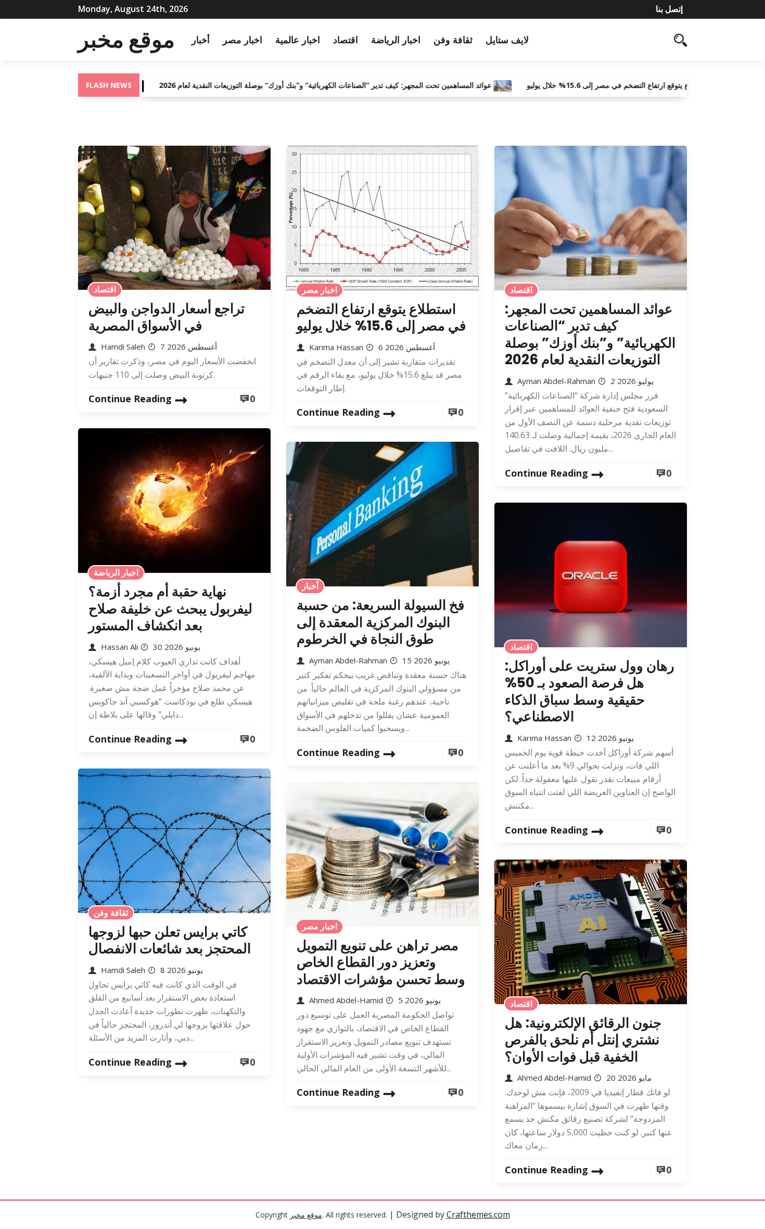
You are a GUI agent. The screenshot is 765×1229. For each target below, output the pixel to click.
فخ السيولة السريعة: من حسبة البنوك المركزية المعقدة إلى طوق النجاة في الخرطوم (380, 622)
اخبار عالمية (297, 39)
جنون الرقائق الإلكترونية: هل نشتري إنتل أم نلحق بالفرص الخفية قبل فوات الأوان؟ (583, 1040)
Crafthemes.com (478, 1214)
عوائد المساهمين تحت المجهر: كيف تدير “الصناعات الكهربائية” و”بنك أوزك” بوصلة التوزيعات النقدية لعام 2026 (287, 85)
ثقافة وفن (453, 39)
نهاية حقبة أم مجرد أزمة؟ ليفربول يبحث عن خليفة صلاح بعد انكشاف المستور (170, 608)
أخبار (201, 39)
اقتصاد (345, 39)
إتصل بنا (669, 9)
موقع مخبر (126, 39)
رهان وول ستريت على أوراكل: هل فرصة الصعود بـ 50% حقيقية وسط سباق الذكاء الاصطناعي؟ (589, 691)
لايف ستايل (507, 39)
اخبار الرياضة (395, 39)
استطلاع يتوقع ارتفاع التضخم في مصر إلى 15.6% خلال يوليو (580, 85)
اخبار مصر (242, 39)
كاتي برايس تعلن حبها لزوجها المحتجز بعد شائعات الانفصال (169, 940)
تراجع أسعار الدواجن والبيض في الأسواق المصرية (166, 317)
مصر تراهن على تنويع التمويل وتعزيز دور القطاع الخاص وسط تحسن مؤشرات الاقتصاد (381, 962)
